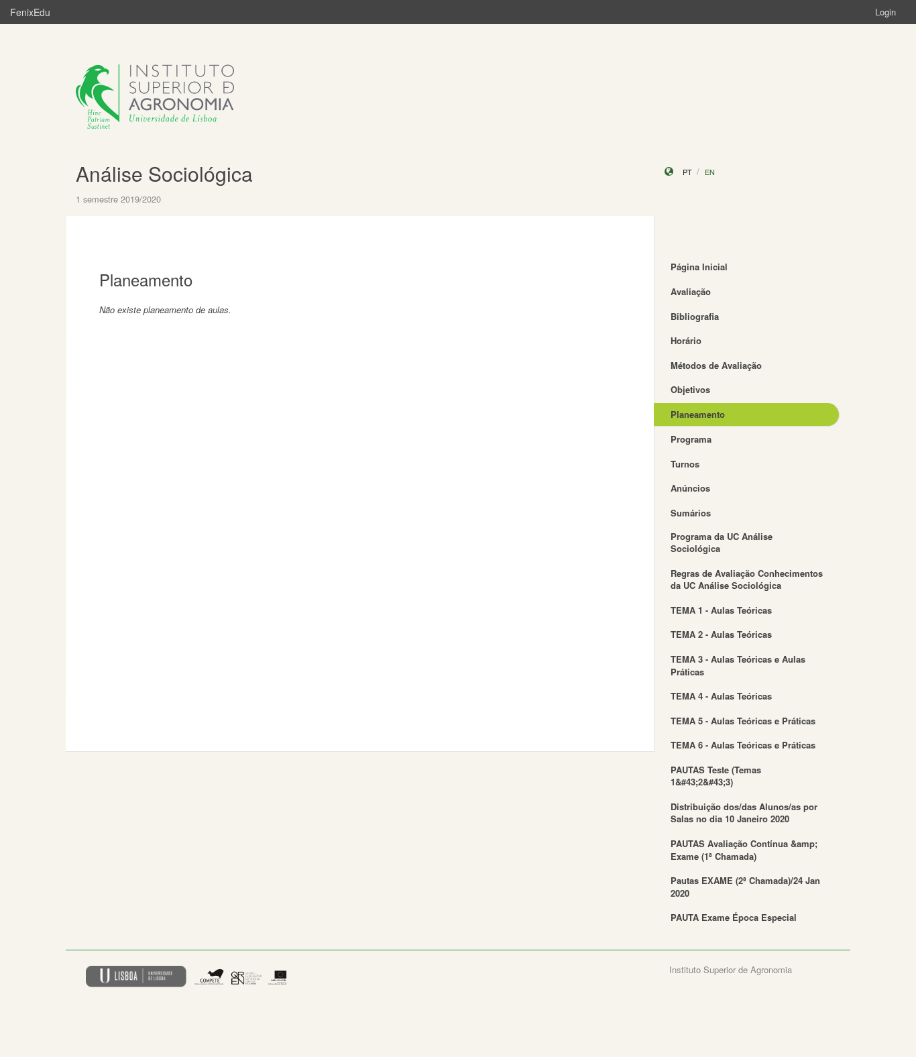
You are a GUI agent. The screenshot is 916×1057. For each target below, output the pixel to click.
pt (687, 171)
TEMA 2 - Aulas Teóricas (721, 634)
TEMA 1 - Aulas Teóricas (721, 610)
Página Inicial (699, 266)
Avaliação (691, 291)
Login (885, 11)
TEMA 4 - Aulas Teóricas (721, 695)
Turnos (685, 463)
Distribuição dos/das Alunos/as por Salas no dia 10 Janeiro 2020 (744, 813)
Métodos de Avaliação (716, 365)
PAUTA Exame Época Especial (734, 917)
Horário (686, 340)
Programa (691, 439)
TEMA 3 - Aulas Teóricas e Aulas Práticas (738, 665)
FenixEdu (30, 12)
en (710, 171)
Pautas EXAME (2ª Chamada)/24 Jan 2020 (745, 886)
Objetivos (690, 389)
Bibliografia (695, 316)
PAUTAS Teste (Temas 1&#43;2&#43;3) (716, 776)
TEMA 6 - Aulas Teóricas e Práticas (743, 744)
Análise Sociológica (164, 173)
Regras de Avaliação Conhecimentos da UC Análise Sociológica (747, 579)
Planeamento (698, 414)
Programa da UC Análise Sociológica (721, 542)
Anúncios (690, 488)
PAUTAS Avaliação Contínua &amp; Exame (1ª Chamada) (744, 850)
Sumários (691, 512)
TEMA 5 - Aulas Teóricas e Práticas (743, 720)
